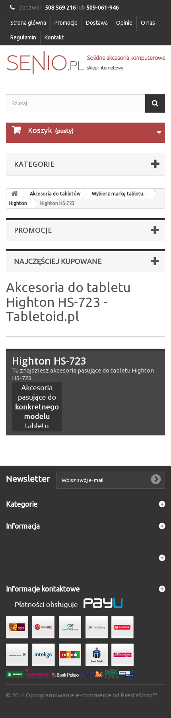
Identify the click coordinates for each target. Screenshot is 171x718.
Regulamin (23, 37)
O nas (148, 23)
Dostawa (97, 23)
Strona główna (28, 23)
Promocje (66, 23)
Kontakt (54, 37)
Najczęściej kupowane (58, 261)
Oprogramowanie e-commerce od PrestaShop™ (91, 695)
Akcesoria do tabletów (55, 193)
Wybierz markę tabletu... (119, 193)
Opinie (124, 23)
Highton (18, 203)
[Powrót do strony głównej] (14, 194)
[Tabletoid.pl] (85, 62)
